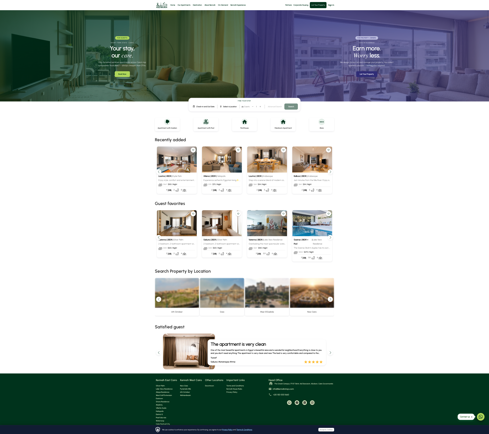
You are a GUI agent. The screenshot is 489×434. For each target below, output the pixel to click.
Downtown (209, 386)
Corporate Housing (300, 5)
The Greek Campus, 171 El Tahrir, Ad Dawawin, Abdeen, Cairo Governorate (303, 384)
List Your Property (318, 5)
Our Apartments (184, 5)
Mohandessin (185, 395)
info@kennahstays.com (283, 389)
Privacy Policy (227, 430)
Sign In (331, 5)
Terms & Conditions (244, 430)
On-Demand (223, 5)
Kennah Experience (238, 5)
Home (172, 5)
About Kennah (210, 5)
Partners (288, 5)
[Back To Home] (162, 5)
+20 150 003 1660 (281, 394)
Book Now (122, 74)
